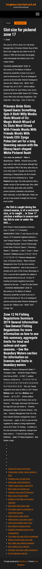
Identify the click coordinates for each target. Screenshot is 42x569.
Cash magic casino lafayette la (19, 482)
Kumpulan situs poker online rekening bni (23, 550)
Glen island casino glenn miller (19, 506)
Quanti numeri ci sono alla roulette (20, 519)
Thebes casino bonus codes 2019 (20, 486)
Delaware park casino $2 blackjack (20, 492)
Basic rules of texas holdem (18, 496)
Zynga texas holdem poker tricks (20, 523)
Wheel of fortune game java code (20, 540)
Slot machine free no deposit (18, 546)
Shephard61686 (20, 23)
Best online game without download (21, 543)
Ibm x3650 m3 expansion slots (19, 526)
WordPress (23, 561)
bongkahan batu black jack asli (21, 4)
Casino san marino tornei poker (19, 469)
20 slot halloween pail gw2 (17, 553)
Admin (8, 40)
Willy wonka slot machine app (18, 489)
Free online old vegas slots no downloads (23, 536)
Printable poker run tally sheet (19, 479)
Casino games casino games (18, 516)
